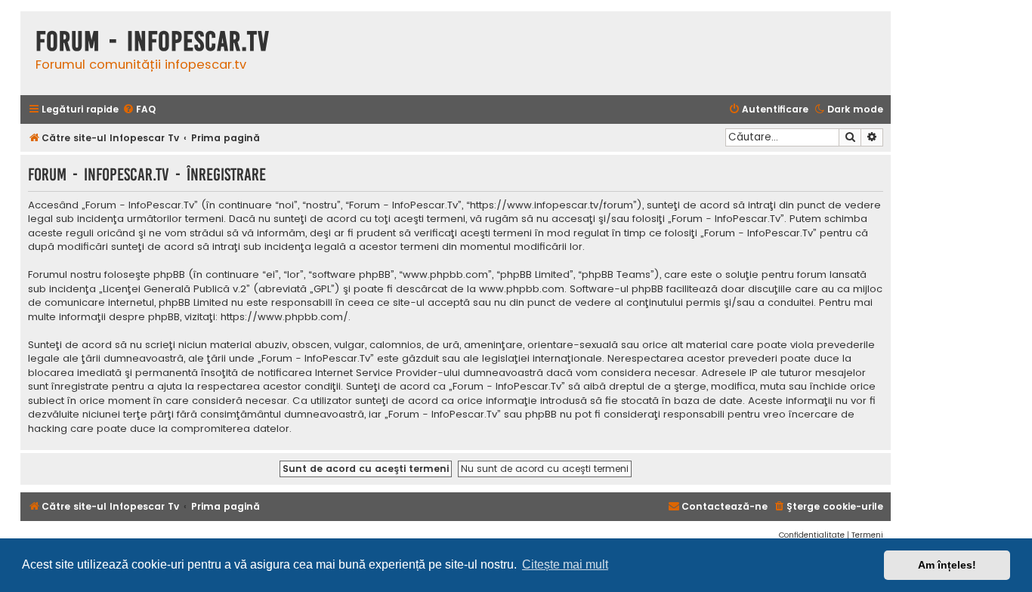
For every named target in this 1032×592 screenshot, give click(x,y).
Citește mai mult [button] (565, 564)
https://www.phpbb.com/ (284, 317)
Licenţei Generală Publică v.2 (174, 289)
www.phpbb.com (521, 289)
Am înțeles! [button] (947, 565)
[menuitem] (139, 110)
